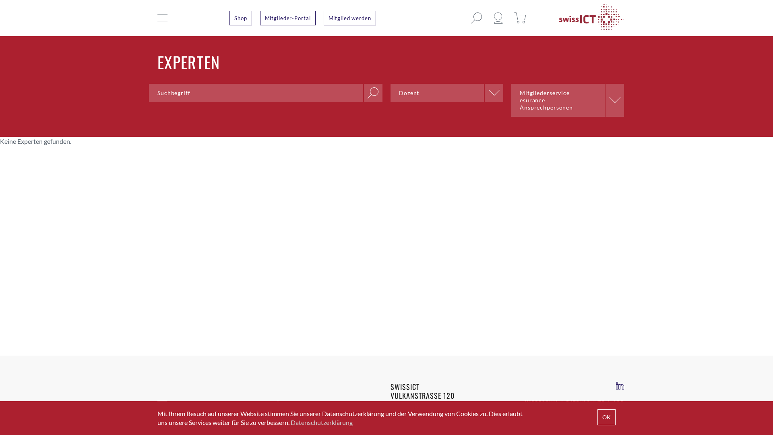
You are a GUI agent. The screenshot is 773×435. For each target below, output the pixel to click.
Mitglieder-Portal (288, 18)
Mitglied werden (350, 18)
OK (606, 417)
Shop (240, 18)
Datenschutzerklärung (322, 422)
